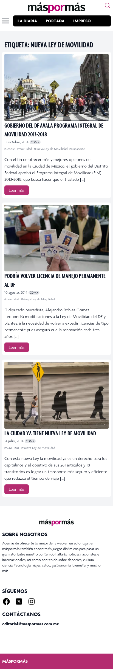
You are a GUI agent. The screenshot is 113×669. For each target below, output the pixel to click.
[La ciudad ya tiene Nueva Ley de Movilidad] (56, 395)
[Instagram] (31, 601)
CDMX (35, 142)
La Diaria (27, 20)
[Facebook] (6, 601)
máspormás (15, 661)
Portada (55, 20)
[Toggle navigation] (5, 21)
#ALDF (8, 448)
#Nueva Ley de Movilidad (51, 149)
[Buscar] (107, 5)
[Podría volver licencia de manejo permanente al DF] (56, 238)
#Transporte (77, 149)
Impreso (82, 20)
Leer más (16, 190)
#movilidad (25, 149)
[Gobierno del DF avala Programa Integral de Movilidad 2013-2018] (56, 87)
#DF (17, 448)
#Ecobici (10, 149)
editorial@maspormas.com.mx (30, 623)
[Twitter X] (19, 601)
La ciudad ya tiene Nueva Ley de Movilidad (50, 433)
